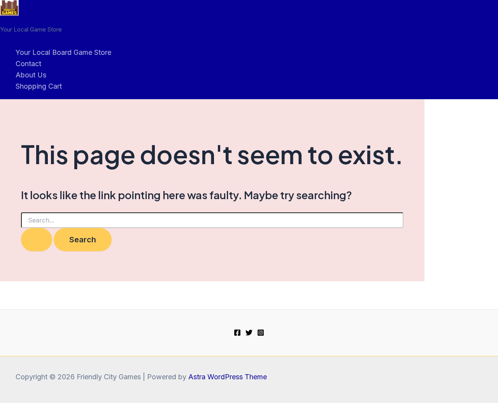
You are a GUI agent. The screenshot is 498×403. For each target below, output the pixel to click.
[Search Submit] (36, 239)
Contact (28, 64)
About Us (31, 75)
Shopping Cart (39, 86)
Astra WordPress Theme (227, 377)
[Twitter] (249, 333)
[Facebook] (237, 333)
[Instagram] (260, 333)
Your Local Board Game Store (63, 52)
